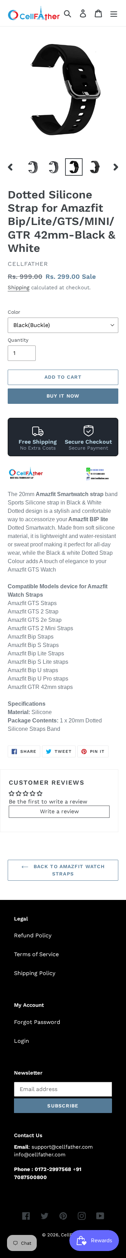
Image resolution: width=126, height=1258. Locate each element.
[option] (32, 167)
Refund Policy (32, 935)
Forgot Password (37, 1022)
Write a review (59, 811)
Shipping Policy (34, 973)
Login (21, 1041)
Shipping (18, 287)
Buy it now (63, 396)
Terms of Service (36, 954)
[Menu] (113, 13)
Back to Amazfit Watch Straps (68, 870)
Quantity (18, 340)
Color (14, 312)
